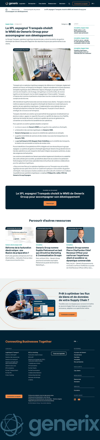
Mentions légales (57, 399)
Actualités (77, 359)
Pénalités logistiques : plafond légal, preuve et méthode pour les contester (82, 52)
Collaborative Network (34, 372)
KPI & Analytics (9, 368)
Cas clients (42, 3)
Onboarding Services (34, 375)
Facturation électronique (35, 355)
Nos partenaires (78, 362)
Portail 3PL (8, 372)
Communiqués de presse (32, 9)
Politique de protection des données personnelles (41, 395)
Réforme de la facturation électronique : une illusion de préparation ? (18, 250)
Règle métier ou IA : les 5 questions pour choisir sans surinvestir (81, 31)
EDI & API (30, 357)
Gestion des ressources (12, 357)
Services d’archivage (34, 377)
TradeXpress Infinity (34, 363)
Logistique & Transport (12, 352)
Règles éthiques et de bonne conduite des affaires (41, 400)
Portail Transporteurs (11, 370)
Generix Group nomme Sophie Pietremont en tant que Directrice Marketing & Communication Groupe (49, 251)
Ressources (15, 9)
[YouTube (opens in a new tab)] (79, 399)
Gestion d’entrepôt (10, 355)
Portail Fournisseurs (34, 370)
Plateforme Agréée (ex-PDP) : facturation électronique (36, 360)
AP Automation (32, 365)
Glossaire (77, 381)
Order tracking (9, 375)
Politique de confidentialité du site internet (39, 397)
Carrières (76, 357)
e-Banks (30, 380)
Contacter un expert (81, 4)
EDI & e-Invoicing (33, 352)
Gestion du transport (11, 359)
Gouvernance (78, 355)
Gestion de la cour (10, 365)
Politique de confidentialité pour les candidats (40, 399)
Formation (77, 390)
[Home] (6, 9)
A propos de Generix (80, 352)
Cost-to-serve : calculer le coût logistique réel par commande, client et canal (82, 41)
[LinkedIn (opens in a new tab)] (70, 24)
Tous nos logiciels (59, 353)
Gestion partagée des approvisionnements (11, 362)
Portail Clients (32, 368)
